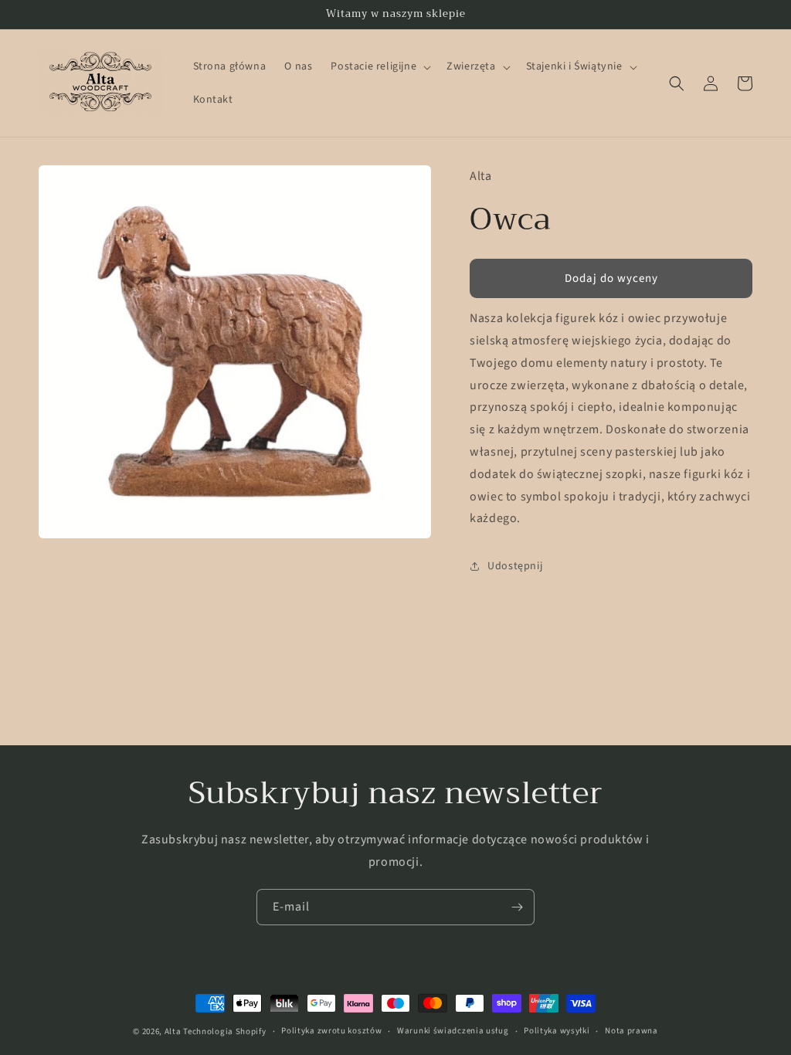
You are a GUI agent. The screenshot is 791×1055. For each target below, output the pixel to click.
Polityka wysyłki (556, 1030)
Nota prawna (631, 1030)
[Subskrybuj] (517, 907)
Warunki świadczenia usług (453, 1030)
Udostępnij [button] (514, 566)
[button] (379, 66)
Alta (173, 1031)
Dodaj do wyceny (611, 278)
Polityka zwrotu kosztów (331, 1030)
